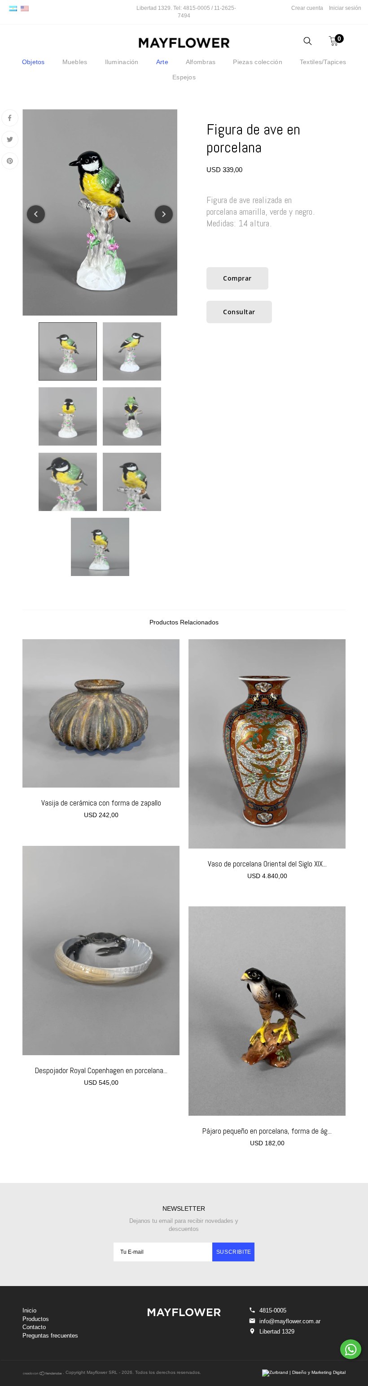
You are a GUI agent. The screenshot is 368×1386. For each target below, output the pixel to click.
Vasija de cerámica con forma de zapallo (101, 802)
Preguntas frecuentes (50, 1335)
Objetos (33, 61)
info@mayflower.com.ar (289, 1321)
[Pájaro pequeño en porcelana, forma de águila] (267, 1011)
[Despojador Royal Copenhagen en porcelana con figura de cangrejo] (101, 950)
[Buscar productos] (307, 42)
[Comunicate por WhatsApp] (350, 1349)
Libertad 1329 (276, 1331)
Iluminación (122, 61)
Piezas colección (257, 61)
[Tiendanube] (42, 1374)
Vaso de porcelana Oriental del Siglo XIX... (267, 863)
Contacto (34, 1327)
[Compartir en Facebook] (9, 117)
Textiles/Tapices (323, 61)
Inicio (29, 1310)
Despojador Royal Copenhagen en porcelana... (101, 1070)
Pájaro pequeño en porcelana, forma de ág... (267, 1130)
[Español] (13, 8)
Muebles (75, 61)
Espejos (184, 77)
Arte (162, 61)
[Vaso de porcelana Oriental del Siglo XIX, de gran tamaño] (267, 744)
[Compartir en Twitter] (9, 139)
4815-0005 (272, 1310)
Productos (35, 1319)
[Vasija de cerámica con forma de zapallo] (101, 713)
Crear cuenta (307, 8)
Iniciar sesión (345, 8)
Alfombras (201, 61)
